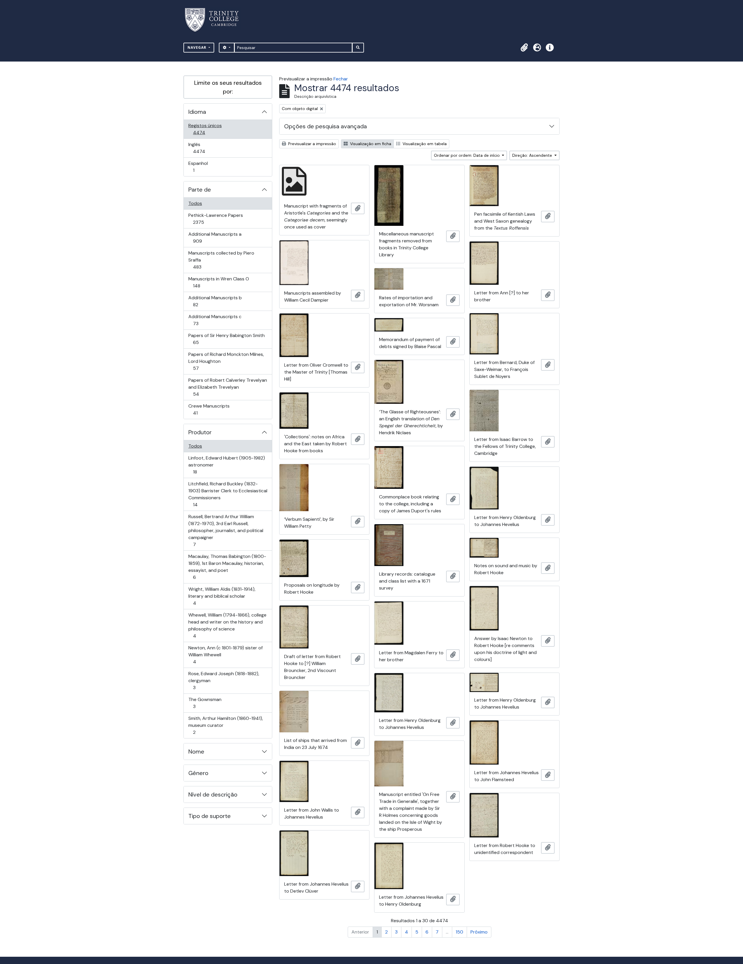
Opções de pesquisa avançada (325, 126)
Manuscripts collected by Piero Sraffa (221, 260)
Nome (196, 751)
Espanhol (202, 166)
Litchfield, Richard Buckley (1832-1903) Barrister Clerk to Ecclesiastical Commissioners (227, 494)
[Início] (215, 20)
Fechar (340, 79)
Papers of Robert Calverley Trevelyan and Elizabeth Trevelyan (227, 387)
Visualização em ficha (370, 143)
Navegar (197, 47)
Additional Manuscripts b (215, 301)
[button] (524, 47)
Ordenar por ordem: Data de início (467, 155)
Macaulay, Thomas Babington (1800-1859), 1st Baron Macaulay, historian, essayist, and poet (227, 566)
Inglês (207, 147)
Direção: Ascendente (532, 155)
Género (198, 773)
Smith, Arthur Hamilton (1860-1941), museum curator (225, 725)
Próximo (479, 932)
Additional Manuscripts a (214, 237)
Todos (195, 203)
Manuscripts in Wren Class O (218, 282)
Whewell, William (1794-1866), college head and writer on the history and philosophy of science (227, 625)
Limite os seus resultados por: (228, 87)
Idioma (197, 112)
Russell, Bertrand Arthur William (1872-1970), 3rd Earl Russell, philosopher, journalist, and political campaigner (225, 530)
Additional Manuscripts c (214, 320)
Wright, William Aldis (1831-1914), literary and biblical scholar (221, 596)
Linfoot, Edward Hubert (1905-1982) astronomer (226, 465)
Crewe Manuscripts (209, 409)
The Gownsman (204, 702)
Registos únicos (207, 129)
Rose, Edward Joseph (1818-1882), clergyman (223, 680)
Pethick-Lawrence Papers (215, 218)
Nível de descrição (212, 794)
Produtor (200, 432)
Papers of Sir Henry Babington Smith (226, 338)
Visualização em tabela (424, 143)
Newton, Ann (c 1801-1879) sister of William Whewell (225, 654)
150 (459, 932)
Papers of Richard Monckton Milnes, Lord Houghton (226, 361)
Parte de (199, 189)
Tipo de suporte (209, 816)
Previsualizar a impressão (311, 143)
